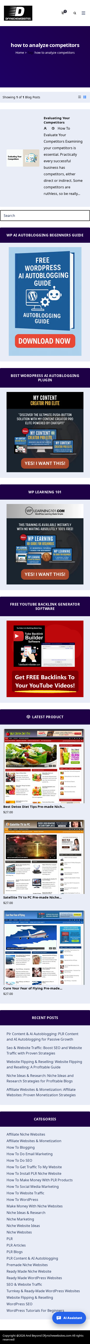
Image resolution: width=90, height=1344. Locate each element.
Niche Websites (19, 1232)
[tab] (79, 97)
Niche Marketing (20, 1219)
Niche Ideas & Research (26, 1212)
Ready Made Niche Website (29, 1271)
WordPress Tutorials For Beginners (35, 1310)
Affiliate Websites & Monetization (34, 1140)
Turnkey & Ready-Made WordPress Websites (43, 1291)
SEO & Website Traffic (24, 1284)
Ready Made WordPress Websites (34, 1277)
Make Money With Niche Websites (35, 1206)
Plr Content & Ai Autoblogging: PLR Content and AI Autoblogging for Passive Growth (42, 1036)
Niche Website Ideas (23, 1225)
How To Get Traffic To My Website (34, 1167)
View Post (23, 159)
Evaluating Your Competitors (57, 120)
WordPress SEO (20, 1304)
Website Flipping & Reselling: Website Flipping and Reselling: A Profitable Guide (44, 1064)
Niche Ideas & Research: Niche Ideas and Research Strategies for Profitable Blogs (40, 1078)
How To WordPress (22, 1199)
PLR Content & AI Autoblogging (32, 1258)
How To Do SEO (19, 1160)
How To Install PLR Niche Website (34, 1173)
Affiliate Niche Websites (26, 1134)
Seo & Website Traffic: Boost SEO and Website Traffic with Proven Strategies (44, 1050)
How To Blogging (21, 1147)
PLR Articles (16, 1245)
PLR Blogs (15, 1251)
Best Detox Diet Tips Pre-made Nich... (34, 806)
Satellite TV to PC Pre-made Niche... (32, 897)
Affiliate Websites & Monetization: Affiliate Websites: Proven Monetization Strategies (41, 1092)
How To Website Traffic (25, 1193)
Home (20, 52)
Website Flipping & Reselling (30, 1297)
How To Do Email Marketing (30, 1154)
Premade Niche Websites (27, 1264)
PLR (10, 1238)
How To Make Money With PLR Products (40, 1180)
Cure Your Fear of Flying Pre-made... (32, 988)
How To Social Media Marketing (33, 1186)
